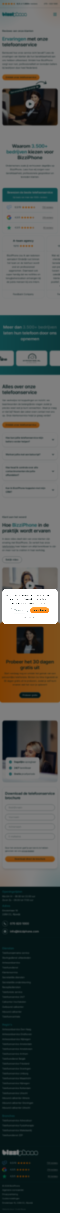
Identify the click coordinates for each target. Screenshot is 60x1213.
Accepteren (39, 610)
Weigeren (19, 610)
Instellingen (30, 617)
